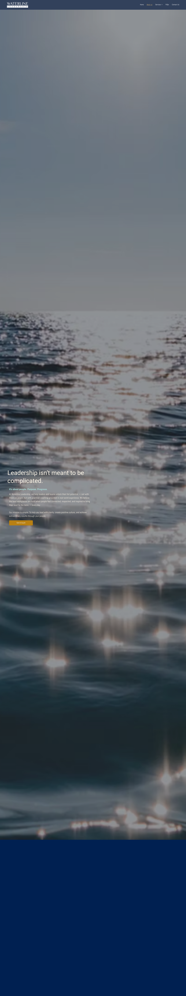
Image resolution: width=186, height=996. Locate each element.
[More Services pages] (162, 4)
